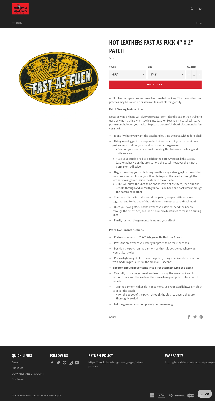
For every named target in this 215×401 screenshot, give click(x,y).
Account (199, 23)
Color (112, 67)
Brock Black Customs (30, 395)
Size (150, 67)
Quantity (191, 67)
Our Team (18, 379)
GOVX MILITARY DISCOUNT (28, 373)
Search (16, 362)
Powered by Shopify (51, 395)
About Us (17, 368)
